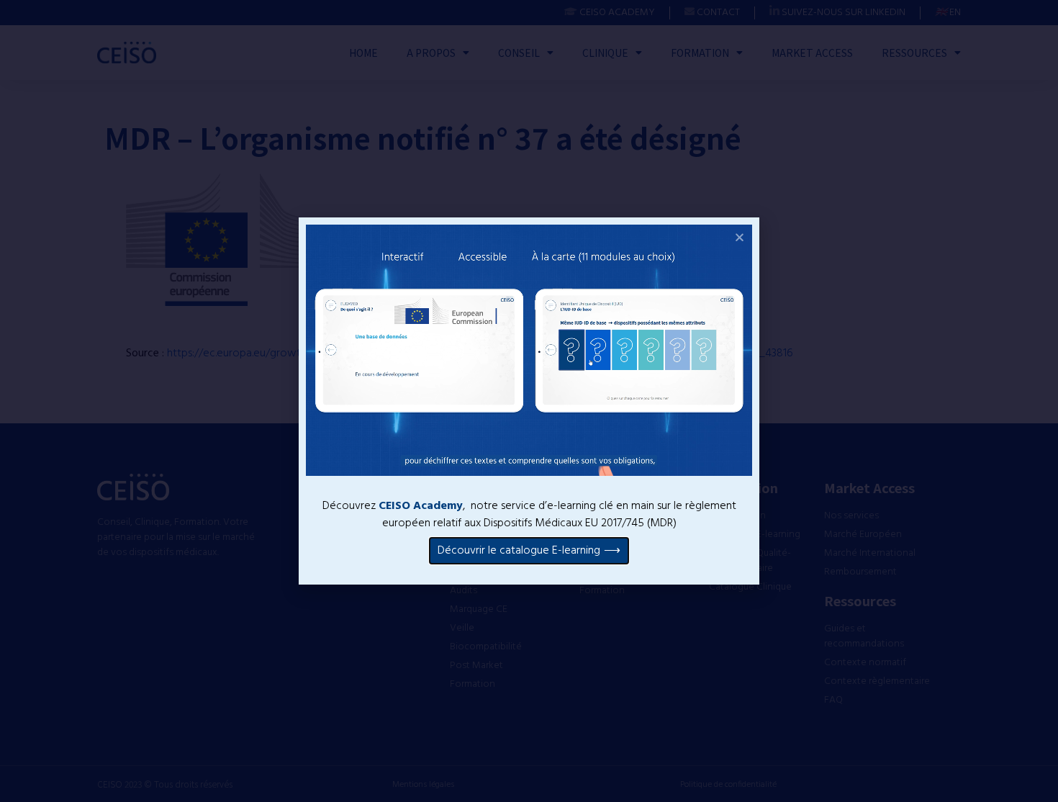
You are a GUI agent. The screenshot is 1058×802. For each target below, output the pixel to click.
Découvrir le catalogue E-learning (519, 550)
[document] (529, 401)
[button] (739, 237)
